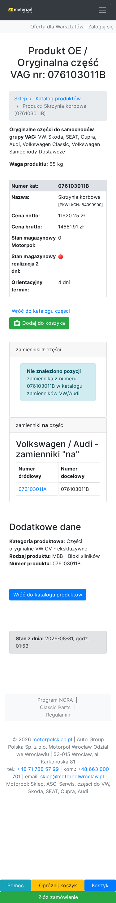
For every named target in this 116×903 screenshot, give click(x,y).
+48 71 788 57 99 (38, 769)
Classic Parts (55, 707)
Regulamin (58, 715)
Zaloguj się (101, 26)
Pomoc (15, 885)
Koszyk (100, 885)
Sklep (20, 98)
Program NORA (55, 700)
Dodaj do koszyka (43, 323)
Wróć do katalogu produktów (47, 595)
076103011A (33, 489)
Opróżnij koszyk (58, 885)
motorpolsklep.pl (52, 739)
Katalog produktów (58, 98)
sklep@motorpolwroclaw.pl (72, 776)
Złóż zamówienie (58, 897)
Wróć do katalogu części (41, 311)
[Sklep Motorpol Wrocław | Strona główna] (20, 10)
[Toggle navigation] (102, 10)
